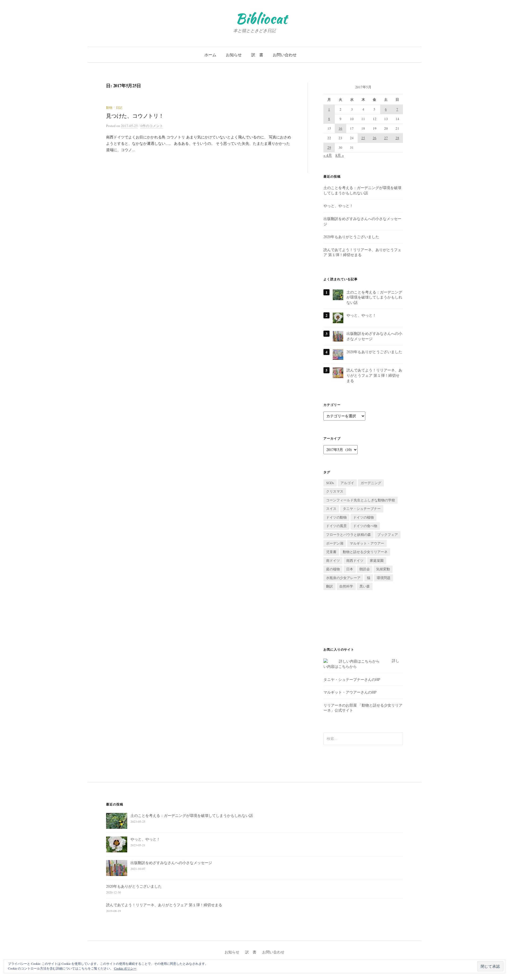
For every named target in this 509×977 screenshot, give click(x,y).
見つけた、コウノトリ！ (135, 115)
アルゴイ (347, 482)
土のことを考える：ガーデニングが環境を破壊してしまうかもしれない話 (362, 190)
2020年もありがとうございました (351, 236)
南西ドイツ (354, 560)
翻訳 (329, 586)
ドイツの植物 (363, 517)
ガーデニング (371, 482)
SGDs (330, 482)
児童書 (331, 551)
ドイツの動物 (336, 517)
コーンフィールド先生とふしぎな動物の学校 (360, 500)
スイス (331, 508)
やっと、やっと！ (338, 205)
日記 (119, 107)
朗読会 (364, 569)
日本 (349, 569)
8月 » (339, 155)
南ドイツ (333, 560)
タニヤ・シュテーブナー (362, 508)
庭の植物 (333, 569)
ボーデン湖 (334, 543)
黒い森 (364, 586)
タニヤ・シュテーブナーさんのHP (351, 679)
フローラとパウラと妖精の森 (348, 534)
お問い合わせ (285, 54)
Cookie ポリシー (125, 968)
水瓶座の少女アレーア (343, 577)
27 (386, 137)
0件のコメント (152, 125)
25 (363, 137)
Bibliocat (261, 18)
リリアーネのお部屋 (340, 705)
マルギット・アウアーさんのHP (349, 692)
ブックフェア (387, 534)
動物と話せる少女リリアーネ (365, 551)
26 (374, 137)
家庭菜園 (377, 560)
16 (340, 128)
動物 (109, 107)
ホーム (210, 54)
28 (397, 137)
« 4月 (327, 155)
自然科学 (346, 586)
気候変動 (383, 569)
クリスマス (334, 491)
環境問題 (383, 577)
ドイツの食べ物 (365, 525)
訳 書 (257, 54)
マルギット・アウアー (367, 543)
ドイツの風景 (336, 525)
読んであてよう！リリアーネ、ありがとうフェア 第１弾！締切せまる (374, 375)
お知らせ (234, 54)
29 (329, 147)
